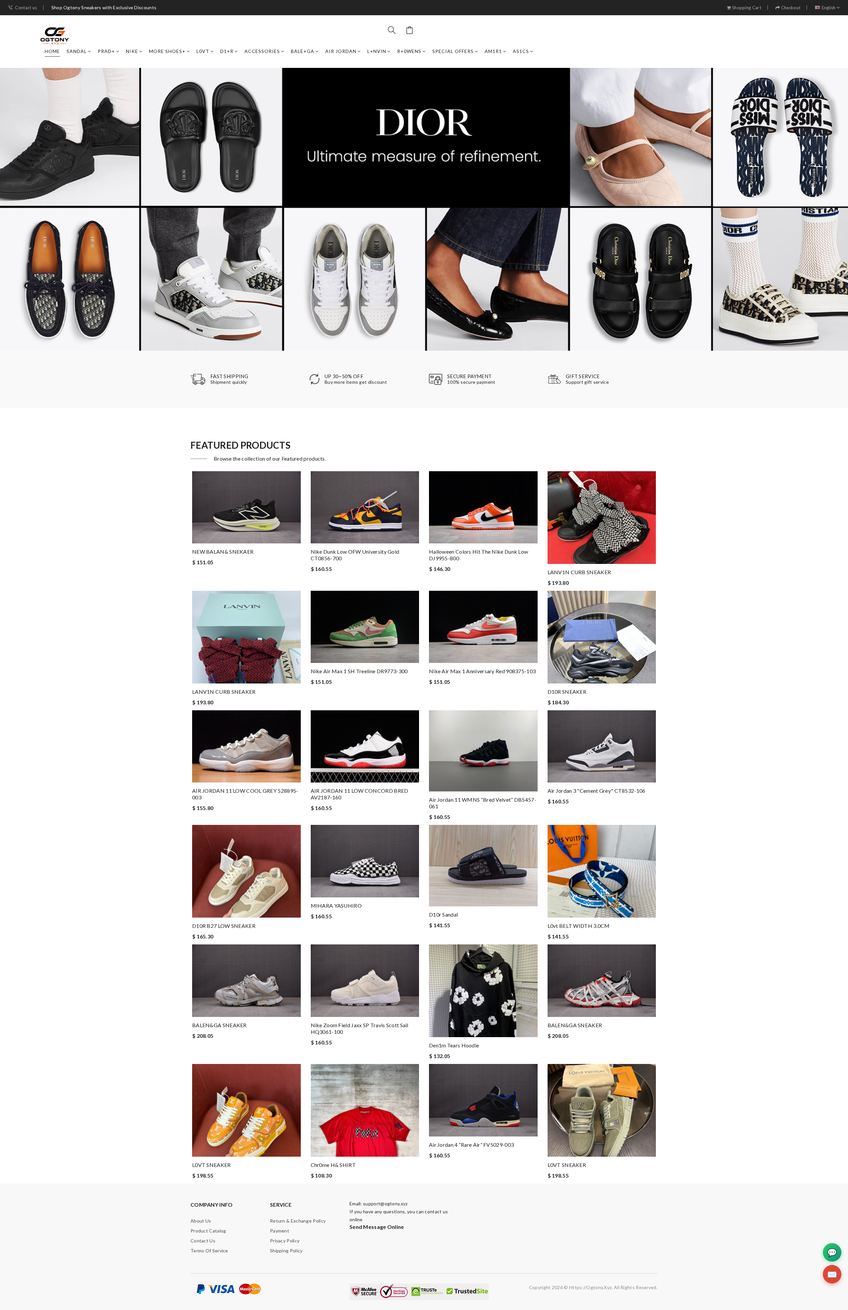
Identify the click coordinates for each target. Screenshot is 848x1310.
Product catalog (208, 1231)
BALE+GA (302, 51)
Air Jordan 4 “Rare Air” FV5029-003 (471, 1144)
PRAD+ (106, 51)
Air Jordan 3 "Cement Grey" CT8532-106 (597, 790)
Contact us (26, 7)
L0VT (202, 51)
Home (52, 51)
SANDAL (77, 51)
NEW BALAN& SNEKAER (222, 551)
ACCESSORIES (262, 51)
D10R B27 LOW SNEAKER (223, 926)
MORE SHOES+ (167, 51)
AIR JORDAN (340, 51)
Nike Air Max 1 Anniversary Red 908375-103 (482, 671)
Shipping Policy (286, 1250)
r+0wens (409, 51)
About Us (200, 1221)
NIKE (132, 51)
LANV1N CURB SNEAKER (579, 572)
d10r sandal (443, 914)
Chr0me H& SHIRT (333, 1165)
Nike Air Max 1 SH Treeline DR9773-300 (359, 671)
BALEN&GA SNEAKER (219, 1025)
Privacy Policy (284, 1240)
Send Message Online (376, 1227)
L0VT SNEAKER (211, 1165)
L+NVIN (376, 51)
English (829, 7)
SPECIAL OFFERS (453, 51)
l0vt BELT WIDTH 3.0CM (579, 926)
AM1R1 (493, 51)
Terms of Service (209, 1250)
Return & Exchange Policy (298, 1221)
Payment (279, 1231)
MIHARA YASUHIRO (336, 905)
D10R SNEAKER (567, 691)
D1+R (227, 51)
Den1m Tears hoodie (454, 1045)
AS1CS (521, 51)
